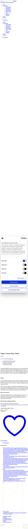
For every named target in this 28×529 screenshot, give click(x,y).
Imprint (4, 520)
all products (5, 456)
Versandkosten (10, 358)
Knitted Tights (11, 456)
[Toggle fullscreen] (2, 524)
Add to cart (3, 411)
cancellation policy (7, 518)
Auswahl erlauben (14, 286)
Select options (6, 455)
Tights (16, 456)
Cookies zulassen (14, 282)
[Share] (3, 524)
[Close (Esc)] (4, 524)
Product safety (6, 442)
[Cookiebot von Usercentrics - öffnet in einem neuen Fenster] (21, 238)
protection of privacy (7, 522)
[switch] (25, 265)
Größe (2, 408)
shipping (5, 517)
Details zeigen (20, 278)
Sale (14, 478)
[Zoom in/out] (1, 524)
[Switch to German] (5, 19)
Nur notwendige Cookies (14, 289)
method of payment (7, 516)
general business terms (7, 519)
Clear (12, 408)
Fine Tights (10, 478)
